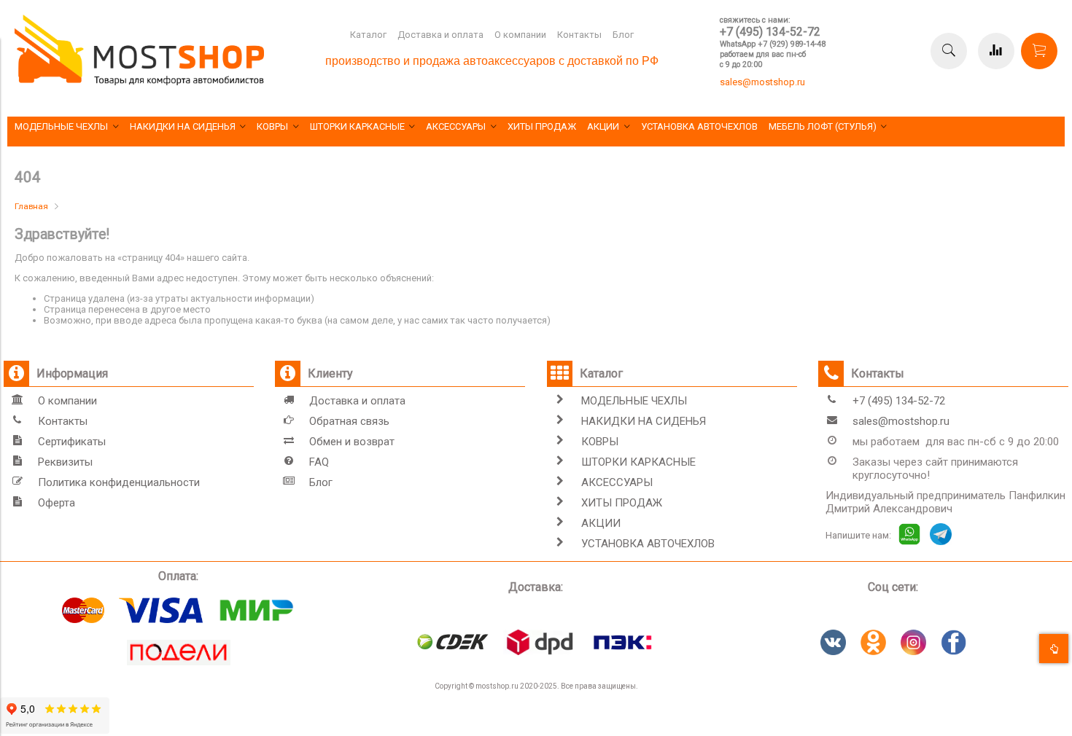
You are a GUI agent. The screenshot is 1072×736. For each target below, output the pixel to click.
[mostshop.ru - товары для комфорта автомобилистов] (139, 82)
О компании (520, 34)
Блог (623, 34)
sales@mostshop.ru (762, 82)
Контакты (579, 34)
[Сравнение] (996, 51)
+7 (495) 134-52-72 (770, 32)
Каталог (368, 34)
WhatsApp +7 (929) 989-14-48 (773, 44)
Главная (31, 206)
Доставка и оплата (440, 34)
